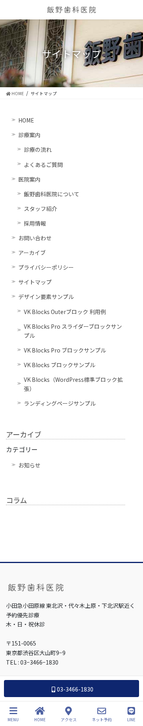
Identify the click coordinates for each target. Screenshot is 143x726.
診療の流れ (38, 149)
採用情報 (35, 223)
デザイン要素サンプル (46, 297)
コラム (16, 500)
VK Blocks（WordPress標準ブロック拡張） (73, 384)
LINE (131, 719)
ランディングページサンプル (60, 403)
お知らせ (29, 465)
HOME (26, 120)
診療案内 (29, 135)
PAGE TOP (130, 689)
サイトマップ (35, 282)
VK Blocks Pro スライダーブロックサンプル (73, 330)
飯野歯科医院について (51, 194)
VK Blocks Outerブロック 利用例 (65, 312)
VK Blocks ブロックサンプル (59, 365)
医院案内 (29, 179)
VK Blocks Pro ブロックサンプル (65, 350)
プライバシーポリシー (46, 267)
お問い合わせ (35, 238)
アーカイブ (32, 253)
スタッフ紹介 (40, 209)
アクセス (69, 719)
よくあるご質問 (43, 165)
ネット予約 (102, 719)
